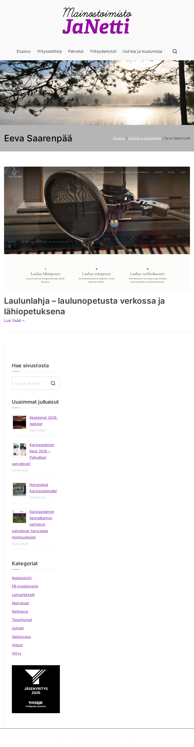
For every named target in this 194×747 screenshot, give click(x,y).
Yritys (16, 653)
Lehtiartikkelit (23, 595)
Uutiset (18, 628)
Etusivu (24, 51)
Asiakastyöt (22, 578)
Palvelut (76, 51)
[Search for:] (36, 383)
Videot (17, 645)
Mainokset (20, 603)
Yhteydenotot (103, 51)
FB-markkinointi (25, 586)
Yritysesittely (49, 51)
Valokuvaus (21, 636)
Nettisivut (20, 611)
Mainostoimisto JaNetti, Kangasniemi (112, 738)
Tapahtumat (22, 619)
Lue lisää (12, 320)
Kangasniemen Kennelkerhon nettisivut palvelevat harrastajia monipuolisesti (33, 524)
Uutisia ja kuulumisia (142, 51)
